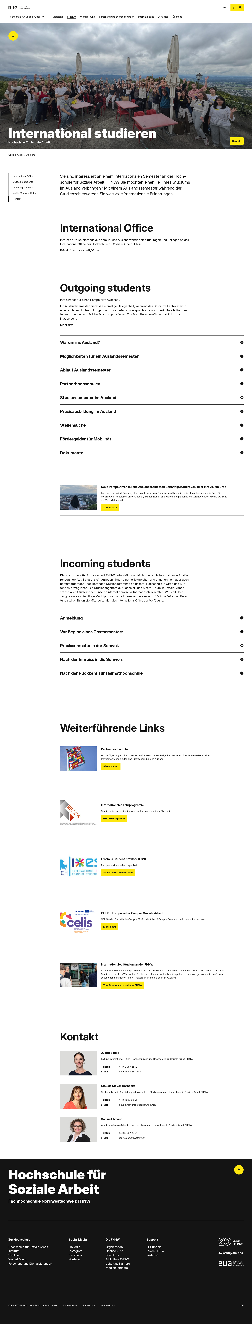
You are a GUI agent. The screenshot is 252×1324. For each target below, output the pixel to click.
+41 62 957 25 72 (128, 1066)
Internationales (146, 16)
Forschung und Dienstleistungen (116, 16)
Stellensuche (73, 425)
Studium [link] (30, 154)
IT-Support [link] (154, 1247)
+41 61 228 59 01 (128, 1099)
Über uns (177, 16)
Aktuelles (163, 16)
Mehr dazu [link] (109, 926)
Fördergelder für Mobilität (85, 439)
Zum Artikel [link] (110, 507)
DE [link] (224, 7)
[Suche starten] (240, 7)
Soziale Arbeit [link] (15, 154)
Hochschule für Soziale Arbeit (24, 16)
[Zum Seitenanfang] (239, 1170)
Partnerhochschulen (80, 383)
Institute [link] (14, 1251)
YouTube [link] (74, 1259)
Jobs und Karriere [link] (118, 1263)
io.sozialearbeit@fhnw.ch (86, 250)
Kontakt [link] (236, 141)
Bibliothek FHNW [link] (117, 1259)
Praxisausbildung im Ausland (88, 411)
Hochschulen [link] (114, 1251)
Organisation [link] (114, 1247)
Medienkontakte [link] (117, 1267)
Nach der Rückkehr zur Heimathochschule (101, 673)
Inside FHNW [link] (155, 1251)
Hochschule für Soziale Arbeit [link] (28, 1247)
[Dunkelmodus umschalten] (233, 7)
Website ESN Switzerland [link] (118, 872)
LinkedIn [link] (74, 1247)
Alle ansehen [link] (110, 766)
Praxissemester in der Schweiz (90, 645)
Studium (71, 16)
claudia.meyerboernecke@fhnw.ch (137, 1104)
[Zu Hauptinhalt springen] (13, 36)
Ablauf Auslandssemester (85, 370)
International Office (23, 176)
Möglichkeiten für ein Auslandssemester (99, 356)
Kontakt (17, 198)
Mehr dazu (67, 325)
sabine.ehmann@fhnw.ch (132, 1138)
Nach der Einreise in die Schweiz (91, 659)
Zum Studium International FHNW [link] (122, 985)
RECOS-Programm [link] (114, 818)
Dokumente (71, 452)
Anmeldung (71, 618)
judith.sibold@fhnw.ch (130, 1071)
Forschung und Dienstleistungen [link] (30, 1263)
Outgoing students (23, 181)
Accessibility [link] (108, 1305)
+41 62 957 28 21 (128, 1133)
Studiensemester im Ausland (88, 397)
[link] (19, 7)
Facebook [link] (75, 1255)
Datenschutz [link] (70, 1305)
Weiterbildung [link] (17, 1259)
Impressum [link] (89, 1305)
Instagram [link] (75, 1251)
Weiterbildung (87, 16)
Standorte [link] (112, 1255)
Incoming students (23, 187)
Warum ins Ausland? (80, 342)
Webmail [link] (152, 1255)
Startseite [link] (57, 16)
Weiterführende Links (24, 193)
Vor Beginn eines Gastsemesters (91, 631)
